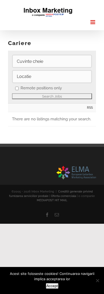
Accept (52, 286)
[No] (97, 280)
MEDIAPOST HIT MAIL (52, 200)
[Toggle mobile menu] (93, 22)
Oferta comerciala (63, 196)
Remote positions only (41, 88)
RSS (90, 107)
